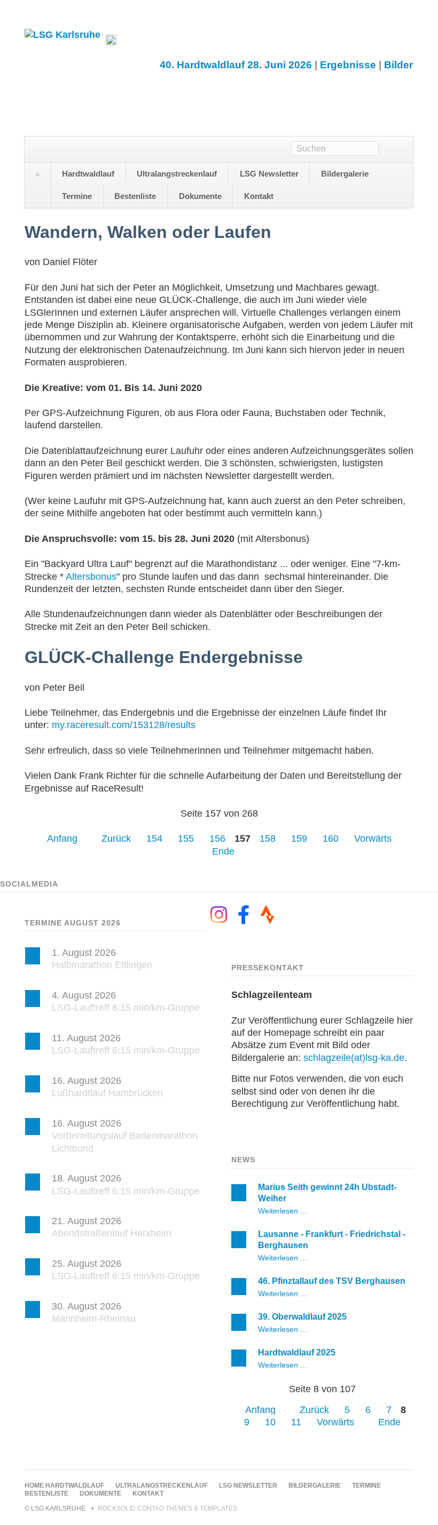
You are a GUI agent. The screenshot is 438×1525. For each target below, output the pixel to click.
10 (270, 1422)
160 (331, 838)
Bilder (398, 64)
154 (154, 838)
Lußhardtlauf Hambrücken (107, 1093)
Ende (223, 851)
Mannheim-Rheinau (94, 1318)
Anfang (62, 838)
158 (268, 838)
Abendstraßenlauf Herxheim (111, 1233)
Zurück (116, 838)
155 (186, 838)
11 (296, 1422)
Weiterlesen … (283, 1211)
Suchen (396, 149)
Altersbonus (91, 576)
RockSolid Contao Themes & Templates (167, 1508)
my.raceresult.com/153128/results (123, 725)
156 (217, 838)
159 (299, 838)
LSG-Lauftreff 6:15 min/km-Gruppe (126, 1007)
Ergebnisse (348, 64)
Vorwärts (373, 838)
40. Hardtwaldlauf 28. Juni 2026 (236, 64)
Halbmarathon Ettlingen (102, 965)
